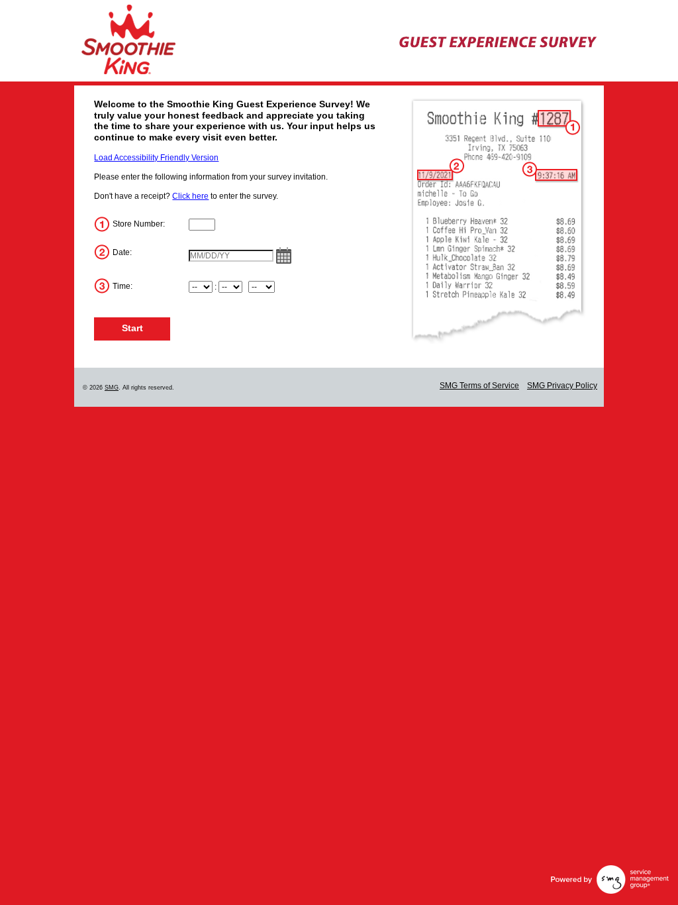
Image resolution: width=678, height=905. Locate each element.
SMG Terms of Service (479, 385)
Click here (190, 196)
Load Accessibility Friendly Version (156, 157)
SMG (112, 387)
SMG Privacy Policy (562, 385)
